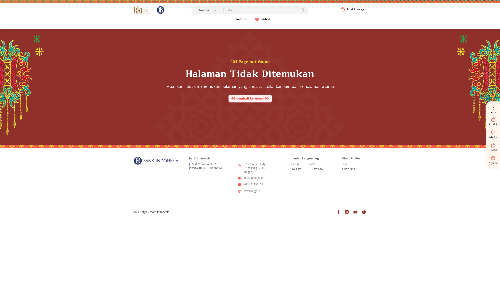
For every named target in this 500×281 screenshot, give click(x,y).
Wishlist (265, 19)
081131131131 (253, 184)
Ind (238, 19)
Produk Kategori (357, 9)
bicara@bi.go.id (253, 178)
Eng (246, 19)
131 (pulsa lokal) (254, 164)
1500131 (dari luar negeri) (255, 170)
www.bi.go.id (252, 191)
